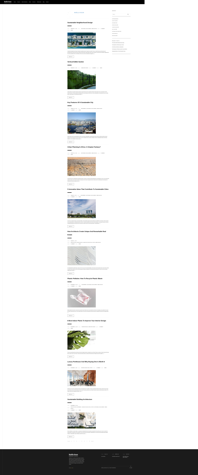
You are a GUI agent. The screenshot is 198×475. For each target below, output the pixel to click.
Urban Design (94, 28)
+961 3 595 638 (103, 456)
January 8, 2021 (74, 195)
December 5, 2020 (74, 367)
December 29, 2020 (74, 284)
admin (72, 154)
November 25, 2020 (74, 405)
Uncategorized (114, 33)
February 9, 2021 (74, 28)
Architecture (73, 242)
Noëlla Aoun (79, 12)
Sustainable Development (86, 28)
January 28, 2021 (74, 108)
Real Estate (92, 242)
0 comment (103, 28)
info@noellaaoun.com (115, 456)
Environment (83, 108)
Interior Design (79, 242)
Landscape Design (86, 242)
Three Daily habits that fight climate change (118, 42)
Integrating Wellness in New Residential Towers (118, 51)
